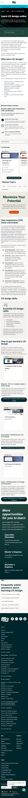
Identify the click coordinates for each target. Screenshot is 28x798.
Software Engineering (6, 645)
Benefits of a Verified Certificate (9, 711)
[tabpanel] (14, 161)
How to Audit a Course (6, 715)
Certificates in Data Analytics (8, 671)
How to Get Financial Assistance (9, 713)
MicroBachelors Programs (7, 662)
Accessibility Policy (6, 770)
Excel (2, 640)
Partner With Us (5, 739)
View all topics (5, 189)
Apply (15, 787)
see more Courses (5, 652)
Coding (19, 186)
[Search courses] (25, 2)
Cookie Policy (5, 767)
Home (2, 11)
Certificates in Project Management (9, 668)
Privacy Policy (5, 765)
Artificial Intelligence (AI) (7, 632)
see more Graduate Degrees (8, 703)
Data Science (4, 642)
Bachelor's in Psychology (7, 686)
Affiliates (3, 746)
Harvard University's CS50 (7, 658)
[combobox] (14, 32)
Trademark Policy (5, 772)
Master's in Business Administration (10, 692)
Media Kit (18, 748)
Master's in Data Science (7, 698)
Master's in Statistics (6, 694)
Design (4, 186)
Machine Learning (5, 649)
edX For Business (5, 743)
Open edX (4, 748)
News (2, 755)
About (2, 741)
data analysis (13, 291)
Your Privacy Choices (7, 779)
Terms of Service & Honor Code (9, 763)
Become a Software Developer (8, 723)
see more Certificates (6, 676)
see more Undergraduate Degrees (9, 701)
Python (3, 630)
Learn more (22, 7)
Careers (3, 752)
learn (7, 11)
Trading (3, 634)
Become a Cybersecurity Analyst (9, 719)
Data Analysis (4, 636)
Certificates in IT (5, 673)
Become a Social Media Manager (9, 717)
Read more (3, 23)
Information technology (11, 186)
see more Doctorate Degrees (8, 704)
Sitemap (3, 777)
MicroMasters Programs (7, 660)
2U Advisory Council (6, 750)
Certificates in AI (5, 666)
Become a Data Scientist (7, 721)
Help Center (19, 743)
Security (18, 746)
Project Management (6, 647)
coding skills (10, 236)
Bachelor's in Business (6, 690)
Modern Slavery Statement (8, 774)
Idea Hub (18, 739)
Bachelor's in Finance (6, 688)
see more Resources (6, 728)
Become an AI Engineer (7, 725)
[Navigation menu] (2, 2)
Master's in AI (4, 696)
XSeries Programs (5, 664)
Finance (3, 638)
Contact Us (19, 741)
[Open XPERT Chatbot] (23, 789)
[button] (12, 618)
